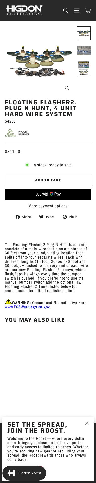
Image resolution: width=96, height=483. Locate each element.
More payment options (48, 206)
